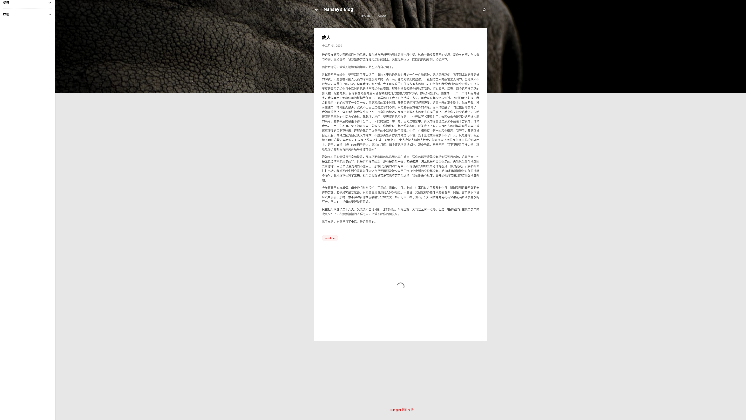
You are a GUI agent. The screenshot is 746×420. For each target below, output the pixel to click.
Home (366, 16)
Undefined (330, 238)
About (383, 16)
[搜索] (484, 11)
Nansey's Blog (338, 9)
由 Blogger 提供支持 (401, 410)
